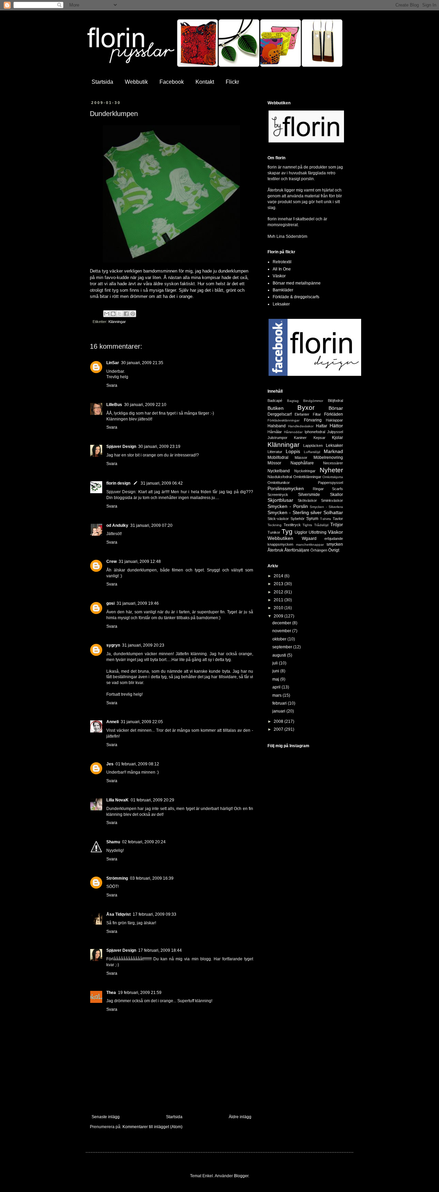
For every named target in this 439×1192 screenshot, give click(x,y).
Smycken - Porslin (288, 506)
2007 (279, 729)
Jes (110, 764)
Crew (111, 561)
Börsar (336, 408)
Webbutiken (280, 538)
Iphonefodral (315, 432)
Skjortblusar (280, 500)
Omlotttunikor (279, 483)
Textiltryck (292, 525)
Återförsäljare (296, 550)
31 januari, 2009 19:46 (138, 603)
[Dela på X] (119, 313)
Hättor (336, 425)
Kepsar (319, 438)
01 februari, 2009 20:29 (152, 800)
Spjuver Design (121, 446)
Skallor (336, 494)
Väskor (279, 276)
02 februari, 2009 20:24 (144, 842)
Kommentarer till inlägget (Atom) (152, 1126)
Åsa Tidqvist (118, 914)
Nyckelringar (305, 471)
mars (277, 695)
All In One (282, 269)
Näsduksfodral (280, 477)
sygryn (113, 645)
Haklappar (334, 420)
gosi (110, 603)
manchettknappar (310, 544)
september (282, 647)
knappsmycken (280, 544)
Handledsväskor (300, 426)
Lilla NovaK (117, 800)
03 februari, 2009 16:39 (152, 878)
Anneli (112, 721)
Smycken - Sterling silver (295, 512)
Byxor (306, 407)
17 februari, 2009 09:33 (154, 914)
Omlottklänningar (307, 477)
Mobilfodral (278, 457)
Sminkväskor (332, 500)
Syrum (312, 518)
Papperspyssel (330, 483)
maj (276, 679)
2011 (279, 600)
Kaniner (300, 438)
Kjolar (337, 437)
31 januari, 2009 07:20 (151, 525)
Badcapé (275, 400)
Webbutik (136, 82)
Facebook (171, 82)
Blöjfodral (335, 400)
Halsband (277, 426)
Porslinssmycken (286, 488)
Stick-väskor (278, 519)
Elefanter (302, 414)
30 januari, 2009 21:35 (142, 362)
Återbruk (275, 550)
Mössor (274, 463)
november (282, 630)
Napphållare (302, 463)
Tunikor (274, 532)
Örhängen (318, 550)
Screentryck (278, 495)
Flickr (232, 82)
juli (275, 663)
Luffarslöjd (312, 452)
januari (279, 711)
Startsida (102, 82)
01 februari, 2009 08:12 (137, 764)
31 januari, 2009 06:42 (162, 483)
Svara (111, 385)
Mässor (301, 457)
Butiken (276, 408)
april (277, 687)
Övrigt (333, 550)
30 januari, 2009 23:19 (159, 446)
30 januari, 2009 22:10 (145, 404)
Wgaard (309, 538)
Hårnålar (275, 432)
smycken (335, 544)
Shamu (113, 842)
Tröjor (336, 524)
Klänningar (117, 322)
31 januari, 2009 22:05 (142, 721)
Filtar (317, 414)
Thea (111, 992)
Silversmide (309, 494)
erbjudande (333, 538)
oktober (279, 639)
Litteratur (275, 452)
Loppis (293, 451)
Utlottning (318, 532)
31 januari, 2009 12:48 (140, 561)
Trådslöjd (321, 525)
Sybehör (297, 519)
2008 (279, 721)
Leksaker (281, 304)
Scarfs (337, 489)
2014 (279, 576)
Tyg (287, 531)
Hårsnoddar (293, 432)
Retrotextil (282, 261)
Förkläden (333, 414)
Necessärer (333, 463)
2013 (279, 583)
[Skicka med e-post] (106, 313)
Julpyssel (335, 432)
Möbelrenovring (328, 457)
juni (276, 671)
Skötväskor (307, 500)
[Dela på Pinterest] (132, 313)
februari (280, 703)
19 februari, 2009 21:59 (140, 992)
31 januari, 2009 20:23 (143, 645)
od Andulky (117, 525)
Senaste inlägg (106, 1116)
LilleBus (114, 404)
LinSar (112, 362)
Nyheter (331, 470)
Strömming (117, 878)
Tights (307, 525)
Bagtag (293, 401)
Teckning (275, 525)
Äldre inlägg (240, 1116)
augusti (279, 655)
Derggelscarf (280, 414)
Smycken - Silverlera (326, 507)
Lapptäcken (313, 445)
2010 (279, 607)
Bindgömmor (313, 401)
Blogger (241, 1175)
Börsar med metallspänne (297, 283)
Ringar (318, 489)
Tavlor (338, 519)
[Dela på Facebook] (126, 313)
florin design (118, 483)
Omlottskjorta (332, 477)
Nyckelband (279, 470)
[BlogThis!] (113, 313)
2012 (279, 592)
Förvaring (313, 420)
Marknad (333, 451)
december (282, 623)
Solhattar (333, 512)
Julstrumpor (277, 438)
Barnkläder (283, 290)
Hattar (321, 426)
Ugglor (301, 532)
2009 (279, 616)
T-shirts (325, 519)
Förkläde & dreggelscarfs (296, 296)
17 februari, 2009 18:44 (160, 950)
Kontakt (204, 82)
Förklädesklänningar (283, 420)
